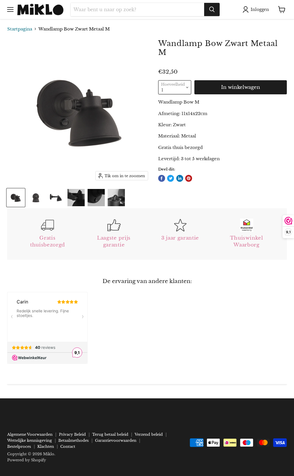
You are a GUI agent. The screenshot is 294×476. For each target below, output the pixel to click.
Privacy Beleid (72, 434)
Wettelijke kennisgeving (29, 440)
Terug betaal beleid (110, 434)
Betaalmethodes (73, 440)
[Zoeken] (212, 9)
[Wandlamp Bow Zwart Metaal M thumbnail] (16, 197)
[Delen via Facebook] (161, 178)
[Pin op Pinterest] (188, 178)
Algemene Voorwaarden (30, 434)
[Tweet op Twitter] (170, 178)
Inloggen (260, 9)
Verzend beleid (149, 434)
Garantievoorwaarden (115, 440)
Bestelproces (19, 446)
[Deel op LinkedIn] (179, 178)
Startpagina (19, 28)
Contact (67, 446)
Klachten (45, 446)
